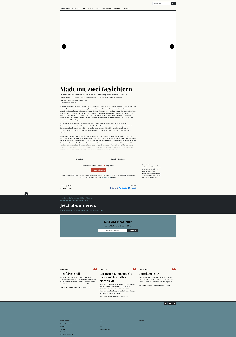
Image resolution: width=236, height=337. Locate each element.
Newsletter (117, 8)
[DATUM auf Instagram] (174, 303)
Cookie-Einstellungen (66, 324)
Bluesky (124, 188)
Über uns (62, 329)
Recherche (64, 269)
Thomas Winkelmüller (147, 285)
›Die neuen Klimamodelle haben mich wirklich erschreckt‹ (116, 277)
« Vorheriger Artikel (66, 186)
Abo (84, 8)
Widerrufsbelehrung (105, 329)
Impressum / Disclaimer (66, 334)
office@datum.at (106, 177)
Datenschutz (63, 332)
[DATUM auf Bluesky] (170, 303)
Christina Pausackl (68, 287)
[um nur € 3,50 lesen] (95, 269)
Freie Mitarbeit (106, 8)
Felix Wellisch (67, 100)
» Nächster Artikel (66, 188)
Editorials (126, 8)
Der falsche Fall (70, 273)
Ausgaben (77, 8)
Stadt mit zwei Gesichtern (96, 89)
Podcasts (90, 8)
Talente (98, 8)
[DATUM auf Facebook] (166, 303)
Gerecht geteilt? (149, 273)
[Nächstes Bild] (172, 46)
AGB (101, 326)
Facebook (115, 188)
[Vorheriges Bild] (64, 46)
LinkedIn (133, 188)
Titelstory (104, 269)
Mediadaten (63, 326)
